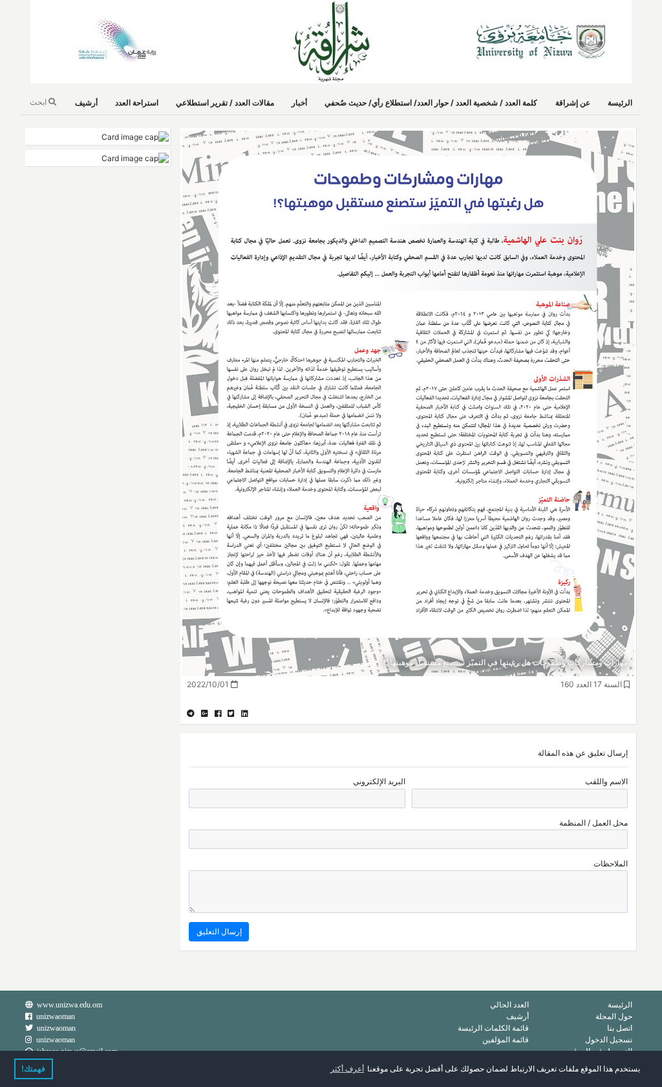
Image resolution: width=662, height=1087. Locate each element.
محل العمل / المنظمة (593, 823)
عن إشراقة (572, 102)
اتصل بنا (619, 1028)
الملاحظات (610, 863)
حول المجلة (613, 1016)
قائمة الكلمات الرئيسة (493, 1028)
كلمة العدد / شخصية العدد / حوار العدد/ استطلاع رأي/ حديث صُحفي (431, 102)
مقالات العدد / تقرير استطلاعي (225, 102)
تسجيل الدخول (608, 1039)
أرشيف (86, 102)
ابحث (39, 102)
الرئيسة (620, 102)
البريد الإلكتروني (379, 781)
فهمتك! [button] (33, 1068)
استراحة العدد (136, 102)
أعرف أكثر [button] (347, 1068)
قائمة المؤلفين (505, 1039)
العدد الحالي (509, 1004)
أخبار (299, 102)
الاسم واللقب (606, 781)
